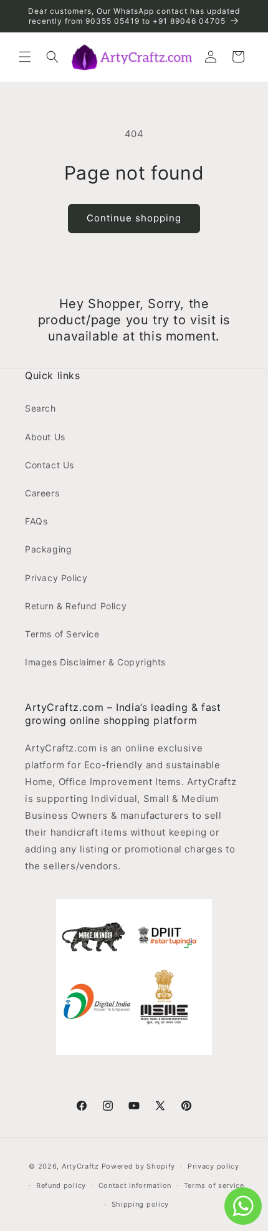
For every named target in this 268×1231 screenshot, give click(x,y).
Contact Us (49, 465)
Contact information (134, 1185)
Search (40, 408)
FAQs (36, 521)
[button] (25, 56)
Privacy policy (213, 1166)
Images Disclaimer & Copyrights (95, 662)
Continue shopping (134, 218)
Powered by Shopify (139, 1166)
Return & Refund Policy (76, 606)
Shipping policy (141, 1204)
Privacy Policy (56, 577)
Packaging (48, 549)
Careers (42, 493)
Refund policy (61, 1185)
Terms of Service (62, 634)
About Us (45, 437)
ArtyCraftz (80, 1166)
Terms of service (214, 1185)
